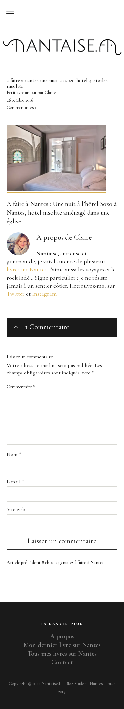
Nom (14, 454)
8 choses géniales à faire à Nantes (55, 563)
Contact (62, 662)
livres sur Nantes (27, 269)
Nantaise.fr (62, 34)
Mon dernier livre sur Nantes (62, 645)
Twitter (16, 293)
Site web (16, 509)
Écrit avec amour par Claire (31, 92)
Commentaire (21, 387)
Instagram (44, 293)
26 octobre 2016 (20, 100)
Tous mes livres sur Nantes (62, 654)
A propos (62, 636)
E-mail (15, 481)
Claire (83, 237)
